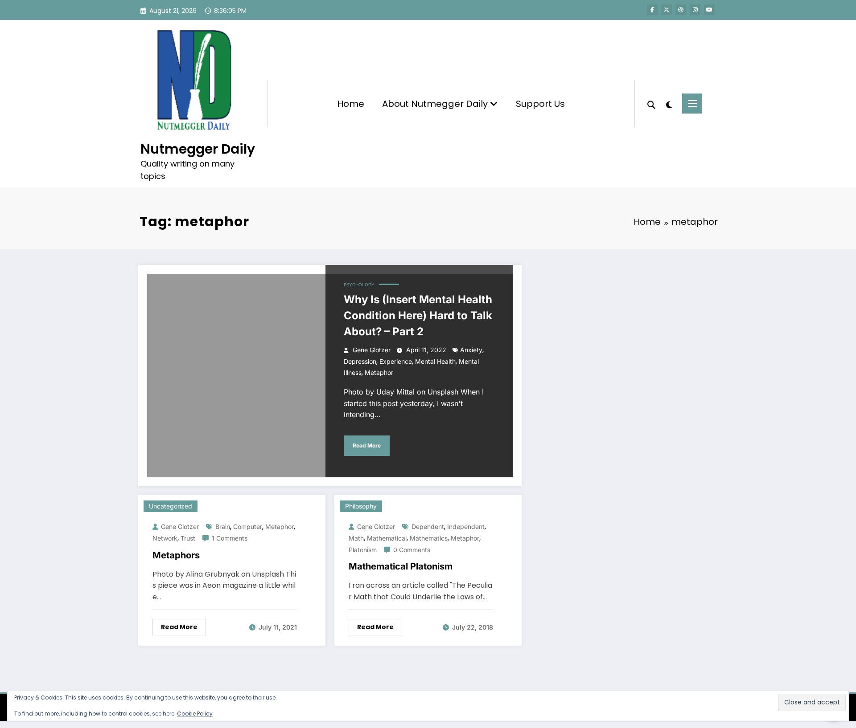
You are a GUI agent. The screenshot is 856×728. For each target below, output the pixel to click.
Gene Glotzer (372, 350)
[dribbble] (680, 9)
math (356, 538)
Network (164, 538)
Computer (247, 526)
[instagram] (695, 9)
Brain (222, 526)
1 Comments (229, 538)
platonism (363, 549)
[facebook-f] (652, 9)
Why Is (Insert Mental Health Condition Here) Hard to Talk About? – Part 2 (418, 315)
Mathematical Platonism (401, 566)
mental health (435, 361)
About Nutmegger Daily (436, 104)
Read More (367, 445)
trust (188, 538)
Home (350, 104)
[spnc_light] (669, 104)
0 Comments (411, 549)
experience (395, 361)
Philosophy (361, 506)
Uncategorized (170, 506)
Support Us (540, 104)
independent (466, 526)
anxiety (471, 350)
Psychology (359, 284)
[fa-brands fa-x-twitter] (666, 9)
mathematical (387, 538)
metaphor (379, 372)
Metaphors (176, 555)
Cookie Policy (195, 713)
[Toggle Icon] (692, 104)
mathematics (429, 538)
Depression (360, 361)
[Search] (651, 104)
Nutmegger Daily (197, 149)
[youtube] (709, 9)
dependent (428, 526)
